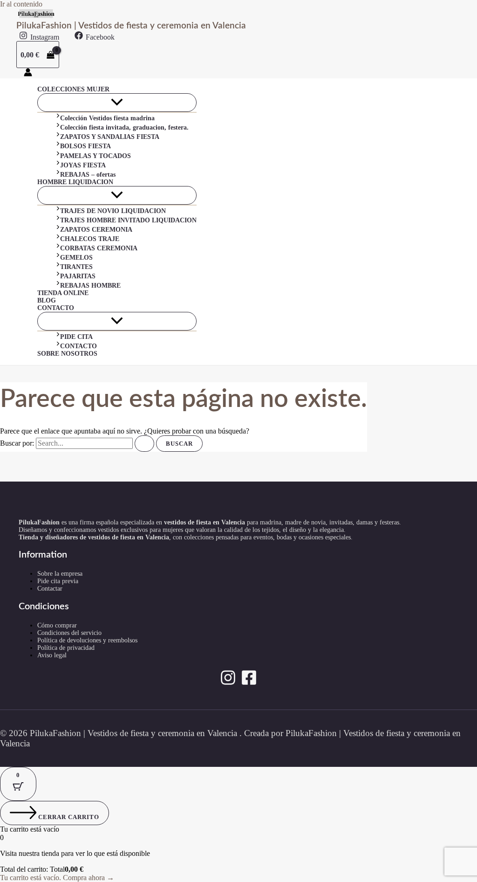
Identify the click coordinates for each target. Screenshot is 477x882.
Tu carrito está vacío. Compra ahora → (57, 878)
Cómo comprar (57, 625)
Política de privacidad (66, 647)
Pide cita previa (57, 581)
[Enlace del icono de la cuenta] (28, 73)
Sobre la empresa (59, 573)
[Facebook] (249, 683)
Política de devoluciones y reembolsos (87, 640)
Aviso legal (52, 655)
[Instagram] (228, 683)
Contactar (49, 588)
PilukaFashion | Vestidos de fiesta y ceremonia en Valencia (131, 25)
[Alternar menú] (117, 102)
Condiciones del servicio (69, 632)
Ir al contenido (21, 4)
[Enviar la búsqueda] (144, 443)
